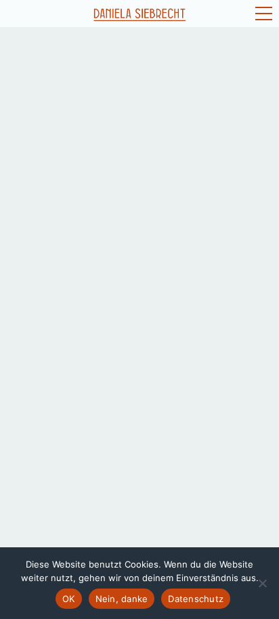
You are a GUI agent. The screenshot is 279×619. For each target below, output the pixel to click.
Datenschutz (195, 598)
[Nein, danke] (262, 583)
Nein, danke (121, 598)
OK (68, 598)
